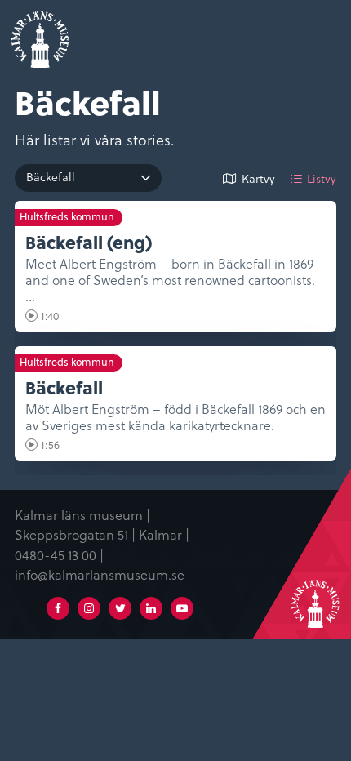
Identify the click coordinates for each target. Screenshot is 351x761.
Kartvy (258, 178)
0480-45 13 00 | (59, 554)
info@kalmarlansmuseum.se (99, 574)
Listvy (321, 178)
